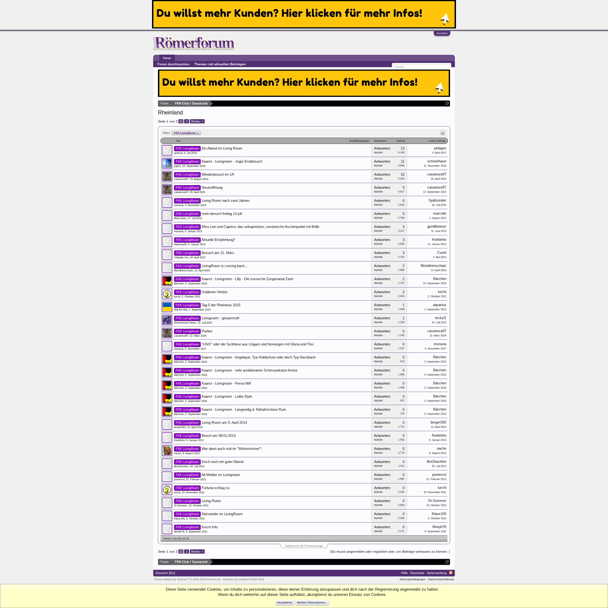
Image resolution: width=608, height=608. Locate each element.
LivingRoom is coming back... (224, 266)
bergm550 (180, 427)
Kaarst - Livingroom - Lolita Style (227, 396)
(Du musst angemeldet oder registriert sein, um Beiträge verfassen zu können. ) (390, 551)
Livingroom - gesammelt (220, 318)
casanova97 (181, 179)
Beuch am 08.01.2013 (219, 436)
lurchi (177, 296)
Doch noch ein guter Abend (222, 462)
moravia (178, 205)
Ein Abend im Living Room (222, 148)
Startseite (417, 573)
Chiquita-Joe (181, 257)
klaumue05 (180, 244)
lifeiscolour (180, 218)
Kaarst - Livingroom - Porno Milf (226, 383)
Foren (167, 58)
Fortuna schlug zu (215, 488)
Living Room (211, 501)
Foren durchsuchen (173, 64)
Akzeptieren (284, 602)
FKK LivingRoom (186, 133)
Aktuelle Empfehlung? (218, 240)
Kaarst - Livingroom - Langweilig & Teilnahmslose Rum (244, 409)
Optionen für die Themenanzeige (304, 545)
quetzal (178, 152)
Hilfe (404, 573)
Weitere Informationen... (312, 602)
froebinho (439, 239)
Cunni (441, 253)
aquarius (439, 305)
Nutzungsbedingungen (413, 579)
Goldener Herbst (214, 292)
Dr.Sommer (180, 505)
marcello (439, 213)
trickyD (440, 318)
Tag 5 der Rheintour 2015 (221, 305)
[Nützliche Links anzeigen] (447, 103)
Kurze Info (210, 527)
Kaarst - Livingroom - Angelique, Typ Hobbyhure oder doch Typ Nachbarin (259, 357)
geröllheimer (436, 226)
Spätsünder (437, 200)
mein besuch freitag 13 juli (222, 214)
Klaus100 (179, 518)
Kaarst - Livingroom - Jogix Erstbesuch (232, 161)
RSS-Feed (450, 572)
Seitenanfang (437, 573)
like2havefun (181, 466)
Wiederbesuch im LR (218, 174)
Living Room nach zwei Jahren (225, 201)
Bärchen (179, 283)
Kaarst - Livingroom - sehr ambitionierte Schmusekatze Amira (249, 370)
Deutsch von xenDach (243, 579)
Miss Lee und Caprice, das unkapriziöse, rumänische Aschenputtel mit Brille (260, 227)
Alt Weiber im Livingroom (220, 475)
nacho (177, 453)
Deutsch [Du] (165, 573)
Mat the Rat (180, 309)
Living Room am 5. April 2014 (224, 422)
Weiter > (197, 121)
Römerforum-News (185, 322)
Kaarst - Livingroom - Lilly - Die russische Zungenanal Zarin (247, 279)
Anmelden (442, 33)
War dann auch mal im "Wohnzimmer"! (231, 449)
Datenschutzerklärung (441, 579)
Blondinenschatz (183, 270)
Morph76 (179, 531)
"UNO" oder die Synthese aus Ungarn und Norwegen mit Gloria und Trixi (258, 344)
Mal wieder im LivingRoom (222, 514)
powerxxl (179, 479)
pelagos (440, 148)
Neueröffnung (212, 187)
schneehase (436, 161)
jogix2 (177, 166)
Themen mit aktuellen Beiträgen (220, 64)
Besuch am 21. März (218, 253)
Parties (207, 331)
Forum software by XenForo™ (187, 579)
